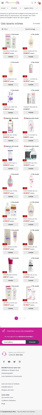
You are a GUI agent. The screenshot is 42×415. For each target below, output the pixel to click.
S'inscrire (32, 342)
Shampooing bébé (7, 373)
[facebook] (3, 361)
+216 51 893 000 (15, 354)
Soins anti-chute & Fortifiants (10, 384)
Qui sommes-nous (7, 397)
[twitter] (14, 361)
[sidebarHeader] (2, 2)
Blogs (3, 403)
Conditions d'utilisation (8, 400)
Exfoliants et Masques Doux (10, 370)
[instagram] (19, 361)
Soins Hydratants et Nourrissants (11, 376)
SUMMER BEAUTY (7, 387)
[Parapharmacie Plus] (9, 2)
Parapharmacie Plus (9, 412)
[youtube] (9, 361)
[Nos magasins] (35, 2)
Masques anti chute (7, 390)
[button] (32, 2)
